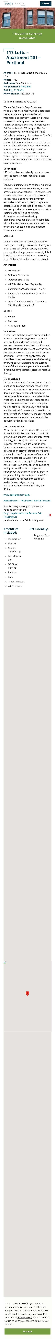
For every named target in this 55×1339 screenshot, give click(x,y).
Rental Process (42, 500)
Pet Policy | (27, 500)
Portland (26, 86)
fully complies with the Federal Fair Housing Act (23, 515)
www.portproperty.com (17, 494)
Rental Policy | (12, 500)
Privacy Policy (24, 1317)
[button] (27, 993)
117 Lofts (19, 90)
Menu (47, 3)
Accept (27, 1331)
